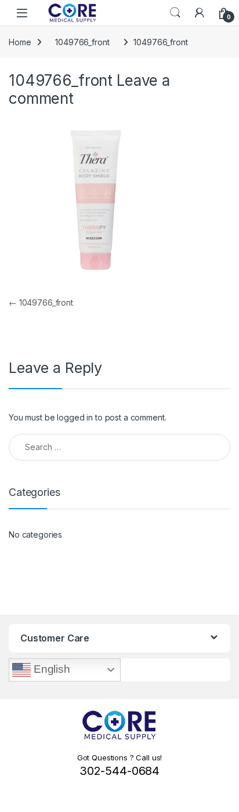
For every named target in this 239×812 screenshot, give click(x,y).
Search (175, 12)
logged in (75, 417)
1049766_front (82, 42)
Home (20, 42)
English (50, 669)
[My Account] (199, 13)
